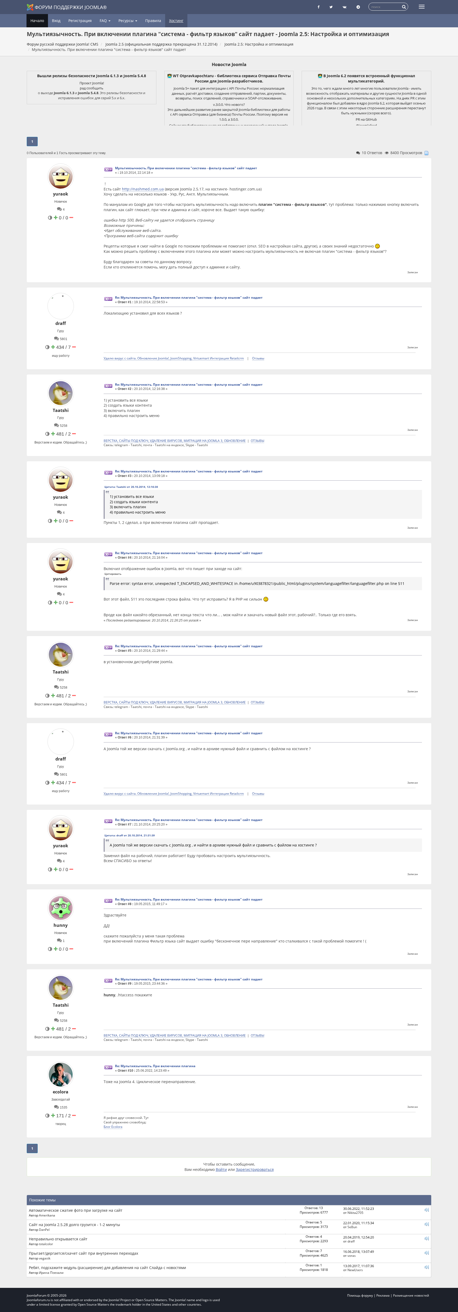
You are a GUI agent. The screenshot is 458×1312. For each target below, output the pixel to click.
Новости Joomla (229, 64)
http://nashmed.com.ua (143, 189)
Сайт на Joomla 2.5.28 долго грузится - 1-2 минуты (74, 1224)
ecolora (60, 1092)
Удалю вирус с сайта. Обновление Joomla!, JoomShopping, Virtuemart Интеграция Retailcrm (174, 358)
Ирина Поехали (51, 1272)
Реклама (383, 1295)
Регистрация (80, 20)
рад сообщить (91, 88)
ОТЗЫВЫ (257, 440)
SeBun (352, 1227)
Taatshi (61, 410)
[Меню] (421, 6)
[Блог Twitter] (331, 7)
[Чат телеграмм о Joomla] (358, 7)
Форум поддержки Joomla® (71, 7)
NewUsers (355, 1270)
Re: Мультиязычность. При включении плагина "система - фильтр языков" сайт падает (189, 297)
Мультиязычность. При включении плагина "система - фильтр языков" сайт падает (186, 168)
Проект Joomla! (92, 83)
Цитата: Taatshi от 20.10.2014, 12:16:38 (131, 487)
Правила (153, 20)
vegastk (44, 1258)
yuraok (60, 194)
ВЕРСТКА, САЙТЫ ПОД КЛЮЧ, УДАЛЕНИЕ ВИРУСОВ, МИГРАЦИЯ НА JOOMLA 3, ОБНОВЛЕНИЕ (175, 440)
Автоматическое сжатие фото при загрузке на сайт (75, 1210)
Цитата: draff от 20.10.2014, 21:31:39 (129, 835)
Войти (221, 1169)
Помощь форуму (360, 1295)
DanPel (44, 1229)
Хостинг (176, 20)
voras (351, 1255)
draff (60, 323)
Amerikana (47, 1215)
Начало (37, 20)
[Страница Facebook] (318, 7)
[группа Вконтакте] (344, 7)
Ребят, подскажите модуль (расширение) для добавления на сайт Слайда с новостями (107, 1267)
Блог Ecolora (113, 1126)
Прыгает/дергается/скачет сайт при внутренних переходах (83, 1253)
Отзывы (258, 358)
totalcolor (46, 1244)
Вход (56, 20)
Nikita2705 (355, 1212)
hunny (61, 925)
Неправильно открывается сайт (58, 1238)
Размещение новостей (411, 1295)
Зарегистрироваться (255, 1169)
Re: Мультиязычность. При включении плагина (155, 1066)
